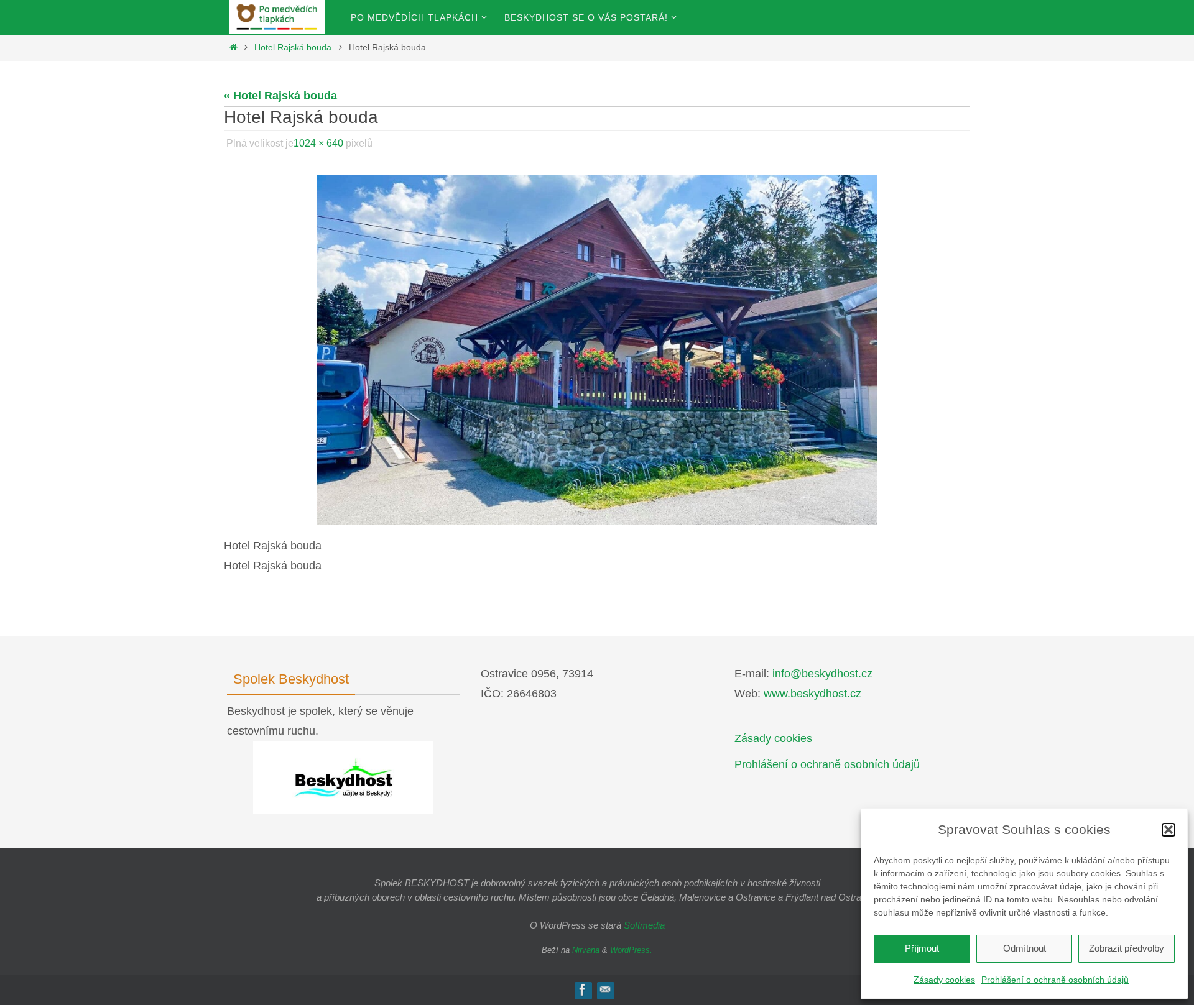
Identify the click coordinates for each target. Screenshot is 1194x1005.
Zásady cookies (944, 979)
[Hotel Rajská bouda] (597, 350)
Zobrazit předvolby (1126, 948)
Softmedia (644, 925)
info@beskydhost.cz (822, 674)
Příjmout (922, 948)
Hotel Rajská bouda (292, 47)
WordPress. (631, 950)
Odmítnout (1024, 948)
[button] (1168, 830)
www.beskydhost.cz (812, 693)
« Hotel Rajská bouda (280, 95)
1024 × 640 (318, 143)
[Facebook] (583, 990)
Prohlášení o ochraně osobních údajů (1055, 979)
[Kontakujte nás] (605, 990)
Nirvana (585, 950)
